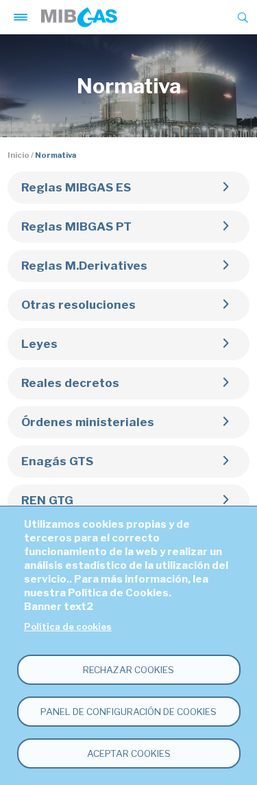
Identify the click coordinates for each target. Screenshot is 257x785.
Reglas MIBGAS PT (76, 226)
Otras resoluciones (78, 305)
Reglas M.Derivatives (84, 265)
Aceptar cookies (129, 753)
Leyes (39, 344)
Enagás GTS (57, 461)
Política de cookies (68, 627)
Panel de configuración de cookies (128, 711)
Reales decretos (70, 383)
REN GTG (47, 500)
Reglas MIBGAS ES (76, 187)
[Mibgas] (79, 17)
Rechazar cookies (128, 669)
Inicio (18, 155)
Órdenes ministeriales (87, 422)
